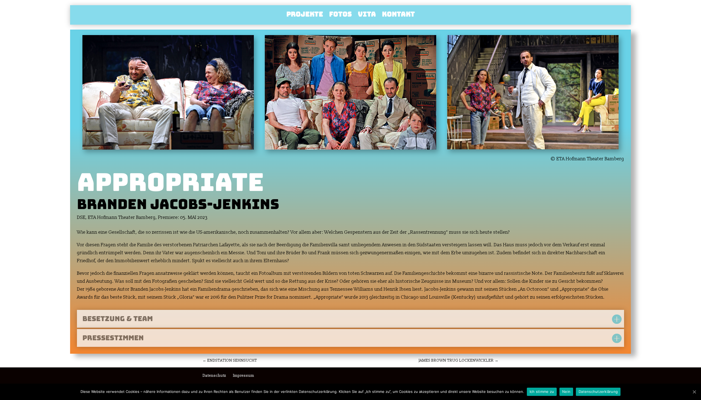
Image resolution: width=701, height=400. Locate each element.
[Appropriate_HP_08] (533, 149)
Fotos (340, 15)
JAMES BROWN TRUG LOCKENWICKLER (458, 360)
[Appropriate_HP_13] (168, 149)
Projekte (304, 15)
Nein (566, 391)
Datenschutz (214, 375)
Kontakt (398, 15)
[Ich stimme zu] (694, 392)
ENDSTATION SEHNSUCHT (230, 360)
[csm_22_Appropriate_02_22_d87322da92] (350, 149)
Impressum (243, 375)
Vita (367, 15)
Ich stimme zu (542, 391)
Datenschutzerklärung (598, 391)
